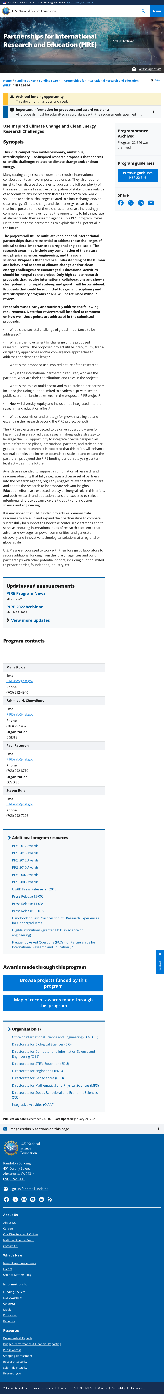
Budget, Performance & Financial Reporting (32, 1344)
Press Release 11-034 (28, 904)
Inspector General (44, 1388)
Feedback (160, 965)
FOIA (73, 1388)
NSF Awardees (12, 1298)
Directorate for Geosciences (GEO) (38, 1078)
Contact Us (10, 1246)
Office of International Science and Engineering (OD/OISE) (55, 1037)
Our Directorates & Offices (20, 1234)
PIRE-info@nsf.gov (19, 681)
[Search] (143, 11)
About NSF (10, 1223)
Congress (9, 1303)
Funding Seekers (14, 1292)
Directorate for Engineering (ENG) (37, 1071)
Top (157, 1104)
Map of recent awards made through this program (53, 1003)
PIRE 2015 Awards (25, 853)
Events (7, 1269)
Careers (8, 1228)
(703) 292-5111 (14, 1179)
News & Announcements (19, 1263)
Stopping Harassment (17, 1356)
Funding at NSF (25, 80)
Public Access (12, 1350)
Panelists (9, 1321)
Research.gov (12, 1373)
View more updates (30, 620)
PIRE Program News (25, 593)
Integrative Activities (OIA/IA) (33, 1104)
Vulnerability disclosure (16, 1388)
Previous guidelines (138, 175)
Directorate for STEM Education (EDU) (40, 1063)
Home (7, 80)
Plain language (138, 1388)
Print (157, 80)
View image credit (150, 69)
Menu (157, 11)
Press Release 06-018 (28, 911)
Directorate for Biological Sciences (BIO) (42, 1044)
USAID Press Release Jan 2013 (34, 889)
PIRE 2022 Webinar (24, 607)
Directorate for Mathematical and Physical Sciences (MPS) (55, 1085)
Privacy (62, 1388)
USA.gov (102, 1388)
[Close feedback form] (160, 954)
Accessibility (118, 1388)
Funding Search (49, 80)
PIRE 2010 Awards (25, 867)
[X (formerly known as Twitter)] (15, 1199)
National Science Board (18, 1240)
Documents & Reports (17, 1338)
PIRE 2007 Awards (25, 875)
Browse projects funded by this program (53, 983)
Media (7, 1309)
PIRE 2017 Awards (25, 846)
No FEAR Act (87, 1388)
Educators (10, 1315)
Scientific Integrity (15, 1367)
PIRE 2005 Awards (25, 882)
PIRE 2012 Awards (25, 860)
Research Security (15, 1361)
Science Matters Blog (17, 1275)
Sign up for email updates (29, 1189)
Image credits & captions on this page (39, 1129)
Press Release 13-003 (28, 896)
